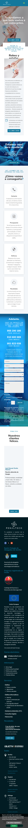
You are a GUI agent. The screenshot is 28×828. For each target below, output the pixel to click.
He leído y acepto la (13, 398)
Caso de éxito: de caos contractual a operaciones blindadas (12, 727)
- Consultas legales (10, 714)
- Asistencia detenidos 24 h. (13, 711)
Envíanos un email (12, 658)
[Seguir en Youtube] (11, 543)
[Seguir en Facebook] (5, 543)
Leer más (10, 738)
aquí (9, 421)
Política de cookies (11, 671)
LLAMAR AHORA (14, 40)
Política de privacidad (12, 669)
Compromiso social (11, 673)
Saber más (14, 511)
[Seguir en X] (8, 543)
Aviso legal (9, 667)
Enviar (20, 402)
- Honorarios (8, 717)
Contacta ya (14, 162)
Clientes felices (10, 675)
